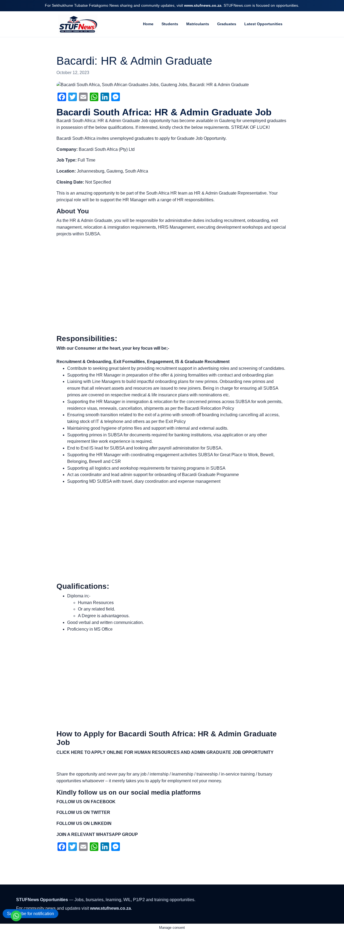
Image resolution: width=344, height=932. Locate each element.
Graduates (226, 24)
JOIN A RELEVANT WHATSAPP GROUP (97, 834)
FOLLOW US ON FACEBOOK (86, 801)
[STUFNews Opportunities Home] (77, 24)
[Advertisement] (172, 285)
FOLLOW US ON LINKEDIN (84, 823)
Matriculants (197, 24)
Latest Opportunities (263, 24)
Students (170, 24)
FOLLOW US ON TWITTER (83, 812)
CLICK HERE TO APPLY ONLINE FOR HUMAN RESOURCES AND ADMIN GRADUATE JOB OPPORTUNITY (165, 752)
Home (148, 24)
